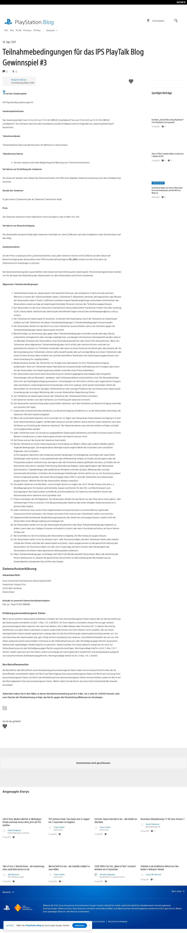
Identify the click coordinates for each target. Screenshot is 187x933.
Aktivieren (79, 925)
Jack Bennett (13, 874)
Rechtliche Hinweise (117, 921)
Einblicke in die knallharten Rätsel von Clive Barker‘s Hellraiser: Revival (160, 868)
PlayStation (34, 21)
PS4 (12, 30)
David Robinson (152, 824)
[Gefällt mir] (163, 126)
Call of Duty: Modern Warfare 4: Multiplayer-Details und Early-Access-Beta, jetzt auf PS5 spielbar (22, 821)
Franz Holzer (59, 827)
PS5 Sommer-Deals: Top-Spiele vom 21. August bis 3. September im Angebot (69, 820)
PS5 (6, 30)
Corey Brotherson (153, 874)
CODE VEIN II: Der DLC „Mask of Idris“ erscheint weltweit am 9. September (115, 868)
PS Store (27, 30)
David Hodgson (14, 830)
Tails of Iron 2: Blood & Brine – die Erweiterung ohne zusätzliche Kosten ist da (23, 868)
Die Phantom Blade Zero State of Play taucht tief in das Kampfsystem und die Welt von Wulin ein (167, 190)
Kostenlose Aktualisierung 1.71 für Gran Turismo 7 (162, 818)
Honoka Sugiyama (107, 874)
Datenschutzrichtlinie (94, 921)
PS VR (18, 30)
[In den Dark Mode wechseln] (148, 20)
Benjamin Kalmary (18, 79)
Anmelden (158, 20)
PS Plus (37, 30)
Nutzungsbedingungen (70, 921)
